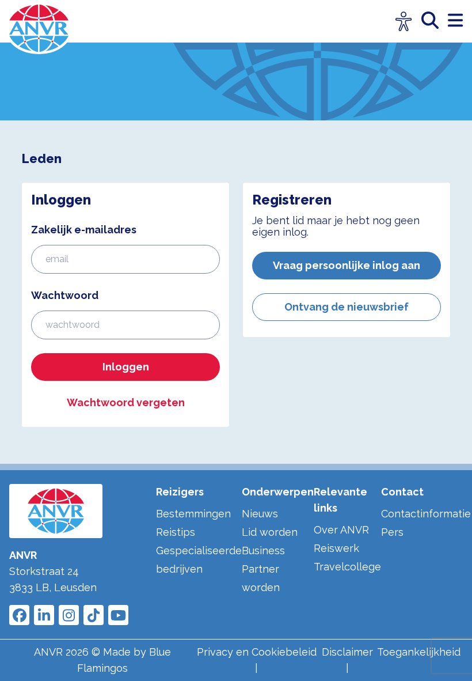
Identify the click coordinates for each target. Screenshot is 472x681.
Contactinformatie (426, 514)
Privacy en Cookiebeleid (257, 652)
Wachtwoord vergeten (126, 402)
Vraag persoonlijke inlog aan (346, 265)
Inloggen (125, 367)
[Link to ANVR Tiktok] (93, 615)
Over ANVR (341, 530)
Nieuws (260, 514)
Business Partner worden (263, 568)
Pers (392, 532)
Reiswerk (336, 548)
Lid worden (270, 532)
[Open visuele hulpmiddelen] (404, 22)
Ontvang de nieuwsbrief (346, 307)
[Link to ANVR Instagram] (69, 615)
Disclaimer (347, 652)
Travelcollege (347, 567)
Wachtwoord (64, 295)
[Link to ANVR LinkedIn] (44, 615)
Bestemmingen (193, 514)
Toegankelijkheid (418, 652)
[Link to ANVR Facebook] (19, 615)
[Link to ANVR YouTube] (118, 615)
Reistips (175, 532)
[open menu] (455, 21)
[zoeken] (434, 21)
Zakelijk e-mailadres (83, 230)
